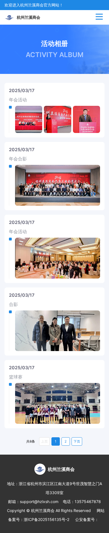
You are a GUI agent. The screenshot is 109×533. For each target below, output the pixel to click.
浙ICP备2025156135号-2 (46, 519)
